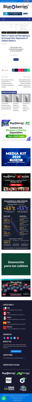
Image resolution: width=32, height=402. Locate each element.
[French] (28, 1)
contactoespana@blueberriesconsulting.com (16, 324)
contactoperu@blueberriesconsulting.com (16, 314)
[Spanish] (24, 1)
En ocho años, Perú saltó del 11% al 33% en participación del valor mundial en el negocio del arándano (7, 83)
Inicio (2, 24)
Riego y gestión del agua (16, 26)
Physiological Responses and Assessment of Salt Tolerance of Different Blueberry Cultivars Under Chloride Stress (24, 83)
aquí (24, 358)
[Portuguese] (30, 1)
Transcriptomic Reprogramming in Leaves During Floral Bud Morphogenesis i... (6, 107)
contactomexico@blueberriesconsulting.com (16, 319)
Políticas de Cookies (17, 400)
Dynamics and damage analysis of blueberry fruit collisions (26, 107)
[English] (26, 1)
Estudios (7, 24)
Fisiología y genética (12, 25)
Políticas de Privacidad (17, 398)
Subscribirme (16, 351)
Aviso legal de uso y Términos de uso (17, 397)
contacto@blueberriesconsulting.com (15, 310)
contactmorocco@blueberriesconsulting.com (16, 328)
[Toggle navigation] (3, 19)
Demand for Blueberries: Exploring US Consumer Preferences (16, 107)
